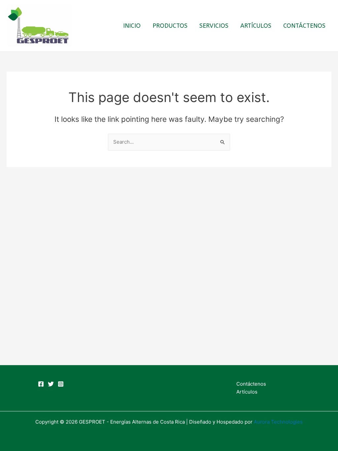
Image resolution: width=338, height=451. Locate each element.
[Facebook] (41, 384)
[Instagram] (61, 384)
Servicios (213, 25)
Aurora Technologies (278, 422)
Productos (169, 25)
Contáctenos (304, 25)
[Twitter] (51, 384)
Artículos (255, 25)
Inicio (132, 25)
